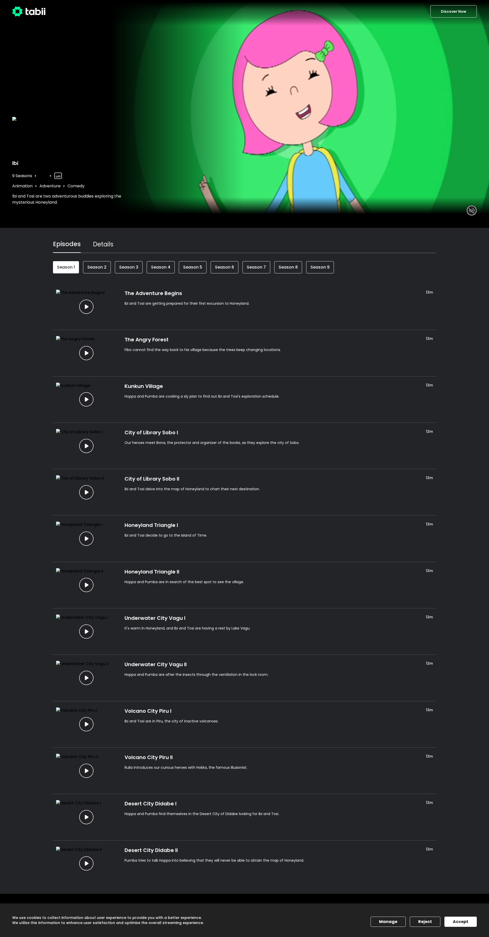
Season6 (224, 267)
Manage (388, 922)
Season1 (66, 267)
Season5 (192, 267)
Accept (460, 922)
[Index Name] (86, 307)
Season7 (256, 267)
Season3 (128, 267)
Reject (425, 922)
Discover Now (453, 11)
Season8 (288, 267)
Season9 (320, 267)
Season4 (160, 267)
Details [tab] (103, 244)
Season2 (96, 267)
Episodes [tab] (67, 244)
